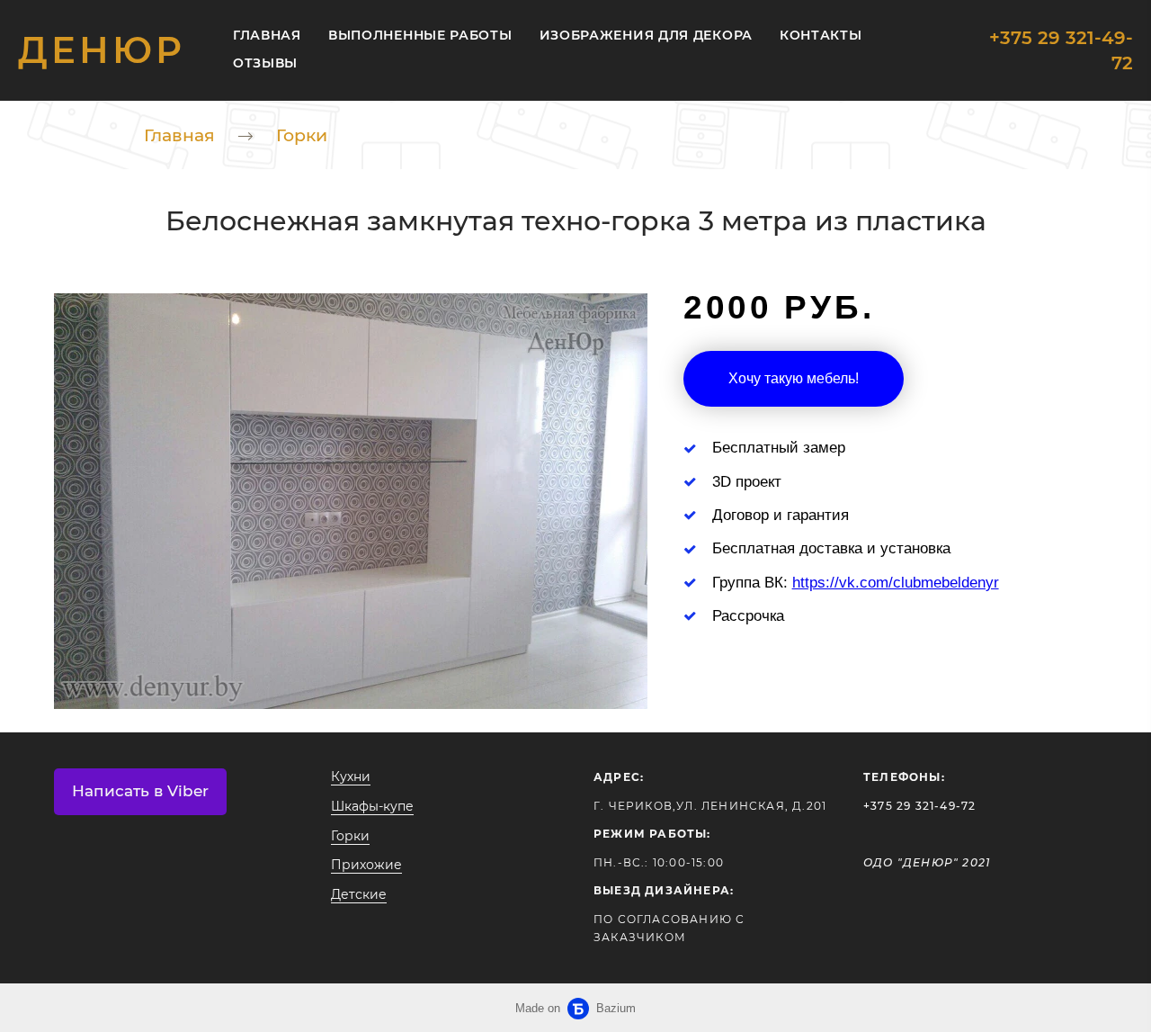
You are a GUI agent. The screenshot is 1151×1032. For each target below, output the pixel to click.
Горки (301, 135)
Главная (267, 35)
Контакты (821, 35)
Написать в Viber (140, 791)
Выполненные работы (420, 35)
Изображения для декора (646, 35)
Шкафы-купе (372, 806)
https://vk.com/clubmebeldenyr (895, 582)
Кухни (350, 776)
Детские (359, 894)
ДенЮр (101, 50)
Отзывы (265, 63)
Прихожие (366, 865)
